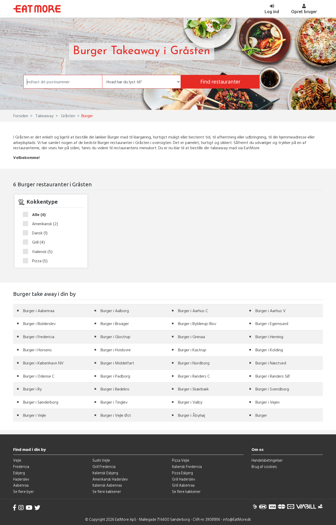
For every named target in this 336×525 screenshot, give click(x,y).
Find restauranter (220, 82)
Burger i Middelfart (117, 363)
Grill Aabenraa (183, 485)
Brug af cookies (264, 466)
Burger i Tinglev (114, 402)
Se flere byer (23, 491)
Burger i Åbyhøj (191, 415)
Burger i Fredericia (38, 336)
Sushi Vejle (101, 460)
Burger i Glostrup (115, 336)
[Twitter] (37, 507)
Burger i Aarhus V (270, 310)
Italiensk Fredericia (187, 466)
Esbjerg (19, 473)
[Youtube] (29, 507)
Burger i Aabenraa (38, 310)
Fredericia (21, 466)
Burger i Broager (115, 323)
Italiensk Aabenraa (107, 485)
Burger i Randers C (194, 376)
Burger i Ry (32, 389)
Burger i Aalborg (115, 310)
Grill (38, 242)
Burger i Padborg (115, 376)
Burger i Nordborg (193, 363)
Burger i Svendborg (272, 389)
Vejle (17, 460)
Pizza (40, 261)
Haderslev (21, 479)
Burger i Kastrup (192, 350)
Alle (39, 215)
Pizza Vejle (180, 460)
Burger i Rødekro (115, 389)
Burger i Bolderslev (39, 323)
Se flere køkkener (106, 491)
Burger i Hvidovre (116, 350)
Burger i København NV (43, 363)
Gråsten (67, 115)
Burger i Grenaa (191, 336)
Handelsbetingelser (267, 460)
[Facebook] (14, 507)
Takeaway (44, 115)
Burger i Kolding (269, 350)
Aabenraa (21, 485)
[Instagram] (21, 507)
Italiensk (42, 252)
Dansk (40, 233)
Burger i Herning (269, 336)
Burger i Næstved (270, 363)
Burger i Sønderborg (40, 402)
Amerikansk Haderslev (110, 479)
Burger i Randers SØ (272, 376)
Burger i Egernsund (271, 323)
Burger (261, 415)
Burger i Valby (190, 402)
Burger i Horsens (37, 350)
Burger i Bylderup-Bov (197, 323)
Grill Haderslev (183, 479)
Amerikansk (45, 224)
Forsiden (20, 115)
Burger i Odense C (38, 376)
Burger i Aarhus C (193, 310)
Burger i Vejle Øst (116, 415)
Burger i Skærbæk (193, 389)
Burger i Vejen (267, 402)
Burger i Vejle (34, 415)
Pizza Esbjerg (182, 473)
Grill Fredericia (104, 466)
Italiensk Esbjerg (105, 473)
